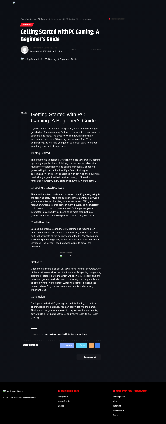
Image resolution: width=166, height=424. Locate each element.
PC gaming (72, 334)
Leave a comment (90, 357)
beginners (45, 334)
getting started (56, 334)
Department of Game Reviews (43, 48)
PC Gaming (27, 25)
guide (65, 334)
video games (82, 334)
